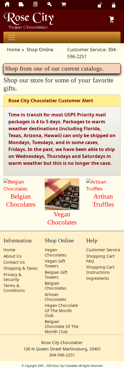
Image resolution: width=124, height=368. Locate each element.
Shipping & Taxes (20, 268)
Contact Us (14, 262)
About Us (12, 256)
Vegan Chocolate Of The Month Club (61, 310)
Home (13, 49)
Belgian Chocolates (55, 285)
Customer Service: (87, 49)
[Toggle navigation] (11, 37)
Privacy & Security (12, 277)
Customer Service (103, 249)
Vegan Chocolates (55, 252)
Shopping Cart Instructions (100, 269)
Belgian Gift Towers (56, 274)
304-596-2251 (62, 355)
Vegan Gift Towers (55, 263)
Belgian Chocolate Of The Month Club (61, 326)
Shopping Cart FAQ (100, 258)
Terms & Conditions (14, 288)
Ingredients (97, 278)
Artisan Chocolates (55, 297)
